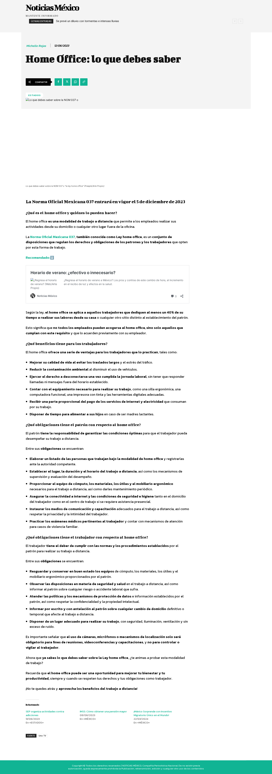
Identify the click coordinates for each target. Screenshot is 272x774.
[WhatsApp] (75, 82)
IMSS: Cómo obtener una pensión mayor (103, 711)
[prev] (234, 21)
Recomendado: (38, 257)
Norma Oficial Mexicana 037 (52, 236)
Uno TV (42, 735)
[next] (240, 21)
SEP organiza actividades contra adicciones (45, 713)
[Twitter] (66, 82)
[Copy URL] (84, 82)
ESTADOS (34, 95)
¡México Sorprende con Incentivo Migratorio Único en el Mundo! (153, 713)
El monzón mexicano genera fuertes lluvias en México (92, 21)
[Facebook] (58, 82)
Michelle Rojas (36, 46)
